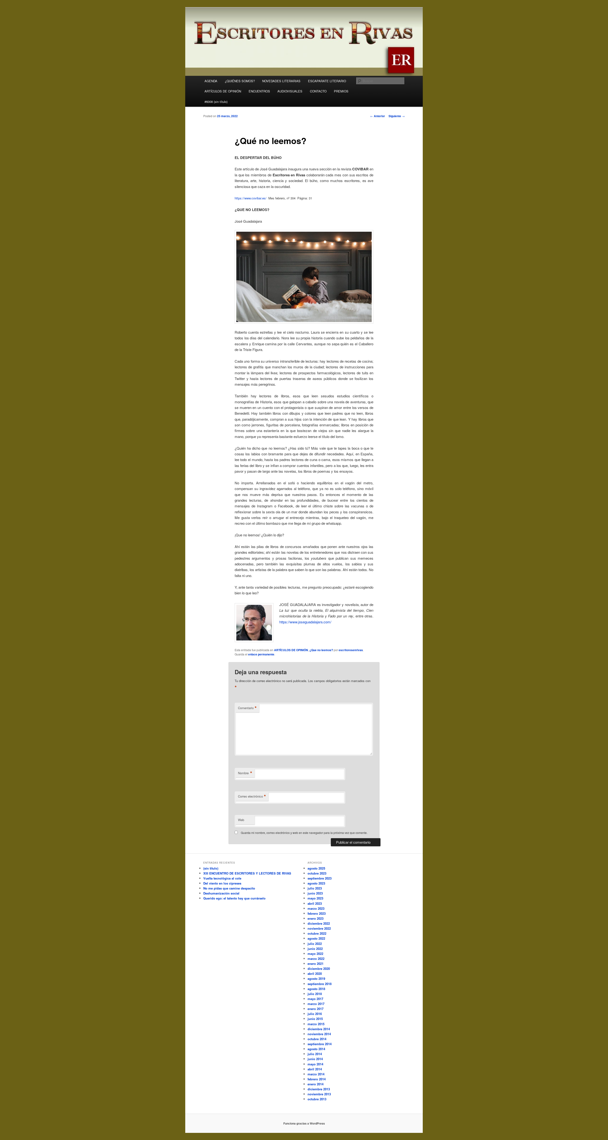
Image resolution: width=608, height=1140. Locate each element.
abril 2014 (315, 1069)
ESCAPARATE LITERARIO (327, 81)
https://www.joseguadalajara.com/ (305, 621)
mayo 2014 (315, 1064)
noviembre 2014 (319, 1034)
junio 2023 (315, 893)
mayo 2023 (315, 898)
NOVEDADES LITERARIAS (281, 81)
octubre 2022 (317, 933)
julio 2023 (315, 888)
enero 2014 (315, 1084)
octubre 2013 (317, 1099)
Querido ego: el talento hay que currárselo (234, 898)
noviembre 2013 (319, 1094)
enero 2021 (315, 963)
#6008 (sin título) (216, 101)
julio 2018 (315, 993)
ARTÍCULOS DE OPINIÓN (222, 91)
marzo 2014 (316, 1074)
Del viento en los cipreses (222, 883)
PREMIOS (341, 91)
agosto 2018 (316, 988)
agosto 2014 (316, 1049)
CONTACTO (318, 91)
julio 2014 (315, 1054)
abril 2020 (315, 973)
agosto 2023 (316, 883)
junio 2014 (315, 1059)
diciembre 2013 (319, 1089)
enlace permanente (261, 654)
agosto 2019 (316, 978)
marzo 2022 (316, 958)
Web (241, 820)
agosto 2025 (316, 868)
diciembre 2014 (319, 1029)
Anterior (377, 116)
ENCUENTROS (259, 91)
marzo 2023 (316, 908)
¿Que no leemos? (321, 650)
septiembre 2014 (320, 1044)
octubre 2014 (317, 1039)
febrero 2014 (317, 1079)
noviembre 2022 (319, 928)
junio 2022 (315, 948)
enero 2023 (315, 918)
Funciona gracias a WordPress (304, 1123)
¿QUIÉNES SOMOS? (240, 81)
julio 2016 (315, 1013)
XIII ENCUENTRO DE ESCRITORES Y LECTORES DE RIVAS (247, 873)
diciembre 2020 (319, 968)
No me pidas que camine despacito (229, 888)
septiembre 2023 (320, 878)
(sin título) (210, 868)
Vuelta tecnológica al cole (222, 878)
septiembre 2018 (320, 983)
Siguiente (397, 116)
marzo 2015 (316, 1024)
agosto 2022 (316, 938)
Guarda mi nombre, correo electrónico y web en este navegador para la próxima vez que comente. (304, 833)
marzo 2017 (316, 1003)
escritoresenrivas (351, 650)
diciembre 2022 (319, 923)
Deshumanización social (221, 893)
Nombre (245, 773)
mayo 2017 (315, 998)
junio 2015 (315, 1018)
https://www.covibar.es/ (250, 198)
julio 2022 (315, 943)
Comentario (247, 708)
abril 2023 (315, 903)
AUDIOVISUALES (289, 91)
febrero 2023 (317, 913)
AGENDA (210, 81)
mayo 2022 (315, 953)
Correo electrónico (252, 796)
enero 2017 (315, 1008)
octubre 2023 (317, 873)
